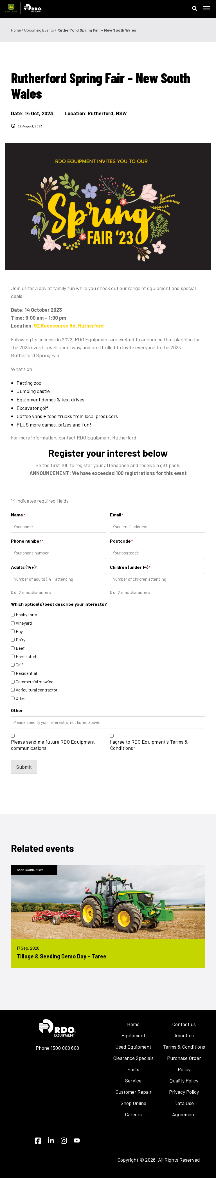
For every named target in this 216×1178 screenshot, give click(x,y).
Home (16, 30)
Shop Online (133, 1103)
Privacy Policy (184, 1092)
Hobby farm (26, 614)
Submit (24, 767)
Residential (26, 673)
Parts (133, 1069)
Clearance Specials (133, 1058)
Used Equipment (133, 1047)
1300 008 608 (65, 1048)
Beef (20, 648)
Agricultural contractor (36, 689)
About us (184, 1035)
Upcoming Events (39, 30)
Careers (133, 1114)
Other (21, 698)
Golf (19, 664)
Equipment (133, 1035)
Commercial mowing (34, 681)
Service (133, 1080)
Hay (19, 631)
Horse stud (26, 656)
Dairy (20, 639)
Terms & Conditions (184, 1047)
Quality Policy (184, 1080)
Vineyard (24, 623)
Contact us (184, 1024)
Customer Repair (133, 1092)
